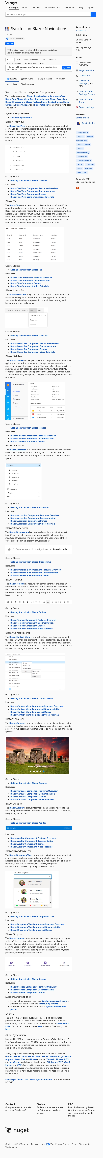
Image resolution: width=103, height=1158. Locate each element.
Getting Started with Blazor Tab (26, 269)
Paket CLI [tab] (52, 59)
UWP (66, 1059)
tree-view (82, 172)
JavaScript (67, 1056)
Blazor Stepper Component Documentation (32, 989)
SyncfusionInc (88, 123)
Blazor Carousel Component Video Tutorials (32, 799)
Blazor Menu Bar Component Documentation (33, 346)
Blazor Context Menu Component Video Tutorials (34, 714)
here (40, 1026)
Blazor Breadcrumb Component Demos (29, 575)
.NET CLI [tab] (10, 59)
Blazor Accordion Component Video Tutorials (32, 523)
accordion (82, 156)
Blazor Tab (10, 99)
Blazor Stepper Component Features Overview (33, 986)
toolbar (88, 168)
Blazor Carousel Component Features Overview (34, 791)
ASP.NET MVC (34, 1056)
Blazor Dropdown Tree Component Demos (31, 930)
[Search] (93, 14)
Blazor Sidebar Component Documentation (32, 438)
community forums (48, 1003)
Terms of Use (37, 1144)
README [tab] (13, 79)
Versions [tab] (13, 84)
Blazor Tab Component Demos (25, 283)
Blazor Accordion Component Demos (28, 521)
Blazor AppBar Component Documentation (32, 841)
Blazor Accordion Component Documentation (33, 518)
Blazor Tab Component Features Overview (31, 277)
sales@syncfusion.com (16, 1079)
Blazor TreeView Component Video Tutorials (32, 197)
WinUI (67, 1062)
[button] (66, 67)
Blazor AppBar (22, 104)
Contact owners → (83, 118)
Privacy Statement (80, 1144)
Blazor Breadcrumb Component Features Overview (35, 569)
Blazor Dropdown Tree (54, 96)
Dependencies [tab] (45, 79)
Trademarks (11, 1147)
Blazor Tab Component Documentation (30, 280)
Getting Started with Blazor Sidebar (28, 427)
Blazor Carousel (17, 723)
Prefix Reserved (16, 38)
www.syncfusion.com (41, 1079)
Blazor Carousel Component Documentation (32, 793)
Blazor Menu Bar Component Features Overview (34, 343)
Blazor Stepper (41, 104)
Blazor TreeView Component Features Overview (34, 188)
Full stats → (81, 30)
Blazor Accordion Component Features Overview (34, 515)
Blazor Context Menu (51, 102)
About (26, 1144)
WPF (61, 1062)
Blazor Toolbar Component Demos (27, 625)
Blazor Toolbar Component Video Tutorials (31, 628)
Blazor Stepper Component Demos (27, 992)
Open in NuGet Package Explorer (87, 93)
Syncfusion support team (54, 1001)
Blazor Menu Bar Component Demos (28, 349)
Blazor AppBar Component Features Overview (33, 838)
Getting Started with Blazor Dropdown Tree (32, 916)
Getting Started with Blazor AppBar (28, 823)
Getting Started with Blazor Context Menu (31, 698)
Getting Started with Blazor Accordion (29, 507)
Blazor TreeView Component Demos (28, 194)
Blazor (9, 1056)
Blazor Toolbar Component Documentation (32, 622)
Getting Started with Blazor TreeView (28, 180)
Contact (10, 1104)
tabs (80, 168)
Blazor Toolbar (33, 102)
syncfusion (83, 132)
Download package (84, 82)
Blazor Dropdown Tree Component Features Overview (37, 924)
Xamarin (50, 1059)
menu (80, 164)
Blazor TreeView (35, 96)
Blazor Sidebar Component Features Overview (33, 435)
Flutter (33, 1059)
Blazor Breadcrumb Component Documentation (34, 572)
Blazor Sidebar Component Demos (27, 441)
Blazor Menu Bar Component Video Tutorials (32, 352)
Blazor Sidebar (42, 99)
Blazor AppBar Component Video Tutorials (31, 846)
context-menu (84, 160)
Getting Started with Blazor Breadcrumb (30, 562)
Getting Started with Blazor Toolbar (28, 612)
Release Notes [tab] (29, 84)
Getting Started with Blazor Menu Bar (29, 335)
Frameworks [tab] (28, 79)
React (17, 1059)
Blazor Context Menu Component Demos (30, 712)
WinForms (52, 1062)
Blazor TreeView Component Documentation (32, 191)
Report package (86, 107)
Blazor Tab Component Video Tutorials (29, 286)
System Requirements (21, 117)
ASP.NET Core (20, 1056)
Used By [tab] (61, 79)
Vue (23, 1059)
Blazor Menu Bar (25, 99)
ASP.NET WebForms (51, 1056)
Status (41, 1104)
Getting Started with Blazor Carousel (28, 783)
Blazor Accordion (58, 99)
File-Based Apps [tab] (31, 63)
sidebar (90, 164)
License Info (84, 75)
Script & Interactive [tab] (14, 63)
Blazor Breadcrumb (15, 102)
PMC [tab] (18, 59)
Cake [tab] (42, 63)
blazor (81, 136)
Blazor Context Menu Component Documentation (35, 709)
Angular (9, 1059)
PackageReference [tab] (31, 59)
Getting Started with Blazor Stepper (28, 979)
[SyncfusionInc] (78, 123)
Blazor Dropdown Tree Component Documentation (35, 927)
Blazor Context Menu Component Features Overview (36, 706)
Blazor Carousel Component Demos (28, 796)
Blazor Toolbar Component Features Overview (33, 620)
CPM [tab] (43, 59)
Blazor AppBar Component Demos (27, 844)
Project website (86, 70)
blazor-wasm (84, 144)
